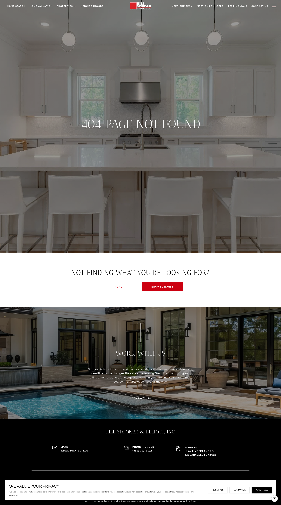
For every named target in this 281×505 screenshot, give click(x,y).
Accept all (262, 490)
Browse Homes (162, 286)
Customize (240, 490)
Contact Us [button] (140, 398)
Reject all (217, 490)
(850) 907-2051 (142, 450)
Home (118, 286)
